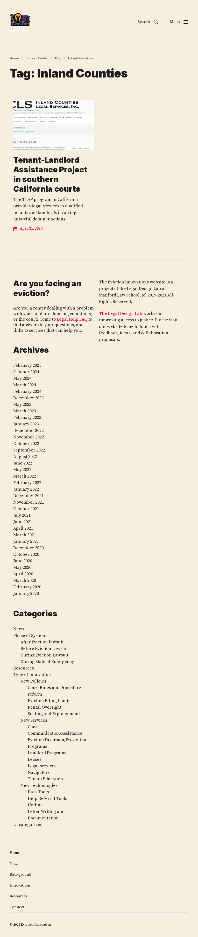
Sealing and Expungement (54, 714)
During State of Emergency (47, 661)
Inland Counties (80, 58)
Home (14, 58)
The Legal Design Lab (120, 313)
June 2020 (22, 561)
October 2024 (26, 372)
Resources (23, 668)
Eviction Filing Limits (49, 701)
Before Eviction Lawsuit (44, 648)
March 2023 (24, 411)
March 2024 (24, 385)
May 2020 (22, 567)
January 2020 (26, 593)
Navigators (39, 772)
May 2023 (22, 404)
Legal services (42, 766)
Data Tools (38, 792)
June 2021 (22, 522)
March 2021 (24, 535)
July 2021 (22, 515)
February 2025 (27, 365)
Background (20, 874)
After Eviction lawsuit (42, 642)
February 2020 (27, 587)
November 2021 (28, 502)
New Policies (33, 681)
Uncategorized (27, 824)
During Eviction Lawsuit (44, 655)
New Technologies (39, 785)
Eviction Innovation (36, 925)
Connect (17, 907)
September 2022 (29, 450)
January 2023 (26, 424)
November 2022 (28, 437)
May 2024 (22, 378)
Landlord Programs (47, 753)
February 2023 (27, 417)
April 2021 (23, 528)
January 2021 (26, 541)
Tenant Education (45, 779)
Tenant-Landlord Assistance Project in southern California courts (50, 174)
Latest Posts (36, 58)
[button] (148, 22)
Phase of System (29, 635)
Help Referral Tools (47, 798)
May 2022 (22, 469)
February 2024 (27, 391)
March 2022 (24, 476)
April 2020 (23, 574)
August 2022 (25, 456)
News (18, 629)
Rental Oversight (44, 707)
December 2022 (28, 430)
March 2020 (24, 580)
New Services (34, 720)
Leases (34, 759)
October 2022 (26, 443)
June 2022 (22, 463)
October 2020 (26, 554)
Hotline (35, 805)
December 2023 (28, 398)
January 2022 (26, 489)
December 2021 (28, 496)
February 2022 (27, 483)
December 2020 (28, 548)
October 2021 (26, 509)
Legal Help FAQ (72, 319)
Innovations (20, 885)
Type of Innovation (32, 674)
